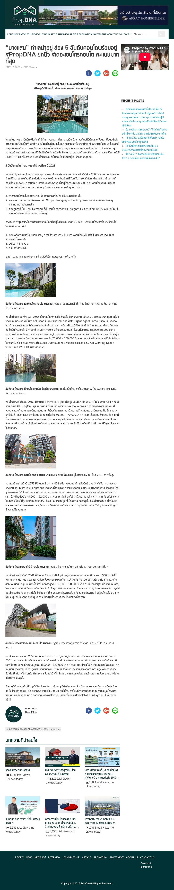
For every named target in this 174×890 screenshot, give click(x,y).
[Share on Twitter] (97, 75)
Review (36, 34)
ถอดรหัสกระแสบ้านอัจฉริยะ (18, 770)
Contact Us (147, 857)
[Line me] (115, 75)
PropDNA (29, 67)
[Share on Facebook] (89, 75)
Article (74, 34)
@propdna (146, 867)
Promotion (85, 34)
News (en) (26, 34)
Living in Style (71, 857)
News (17, 34)
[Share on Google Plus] (106, 75)
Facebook (146, 863)
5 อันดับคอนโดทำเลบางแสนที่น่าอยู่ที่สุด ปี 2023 (27, 729)
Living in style (49, 34)
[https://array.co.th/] (103, 15)
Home (10, 34)
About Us (112, 34)
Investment (99, 34)
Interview (63, 34)
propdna (55, 729)
